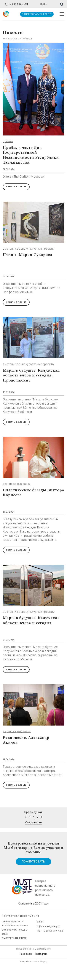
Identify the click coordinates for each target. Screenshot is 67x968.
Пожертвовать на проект (36, 14)
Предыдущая (33, 812)
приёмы (8, 141)
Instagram (41, 953)
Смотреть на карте (14, 938)
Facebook (26, 953)
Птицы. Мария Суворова (27, 255)
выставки (9, 248)
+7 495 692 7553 (18, 4)
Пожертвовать (33, 861)
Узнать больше (16, 187)
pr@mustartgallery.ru (48, 926)
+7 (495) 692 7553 (53, 931)
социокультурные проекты (35, 248)
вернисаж (10, 483)
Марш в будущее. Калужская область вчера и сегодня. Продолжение (31, 376)
